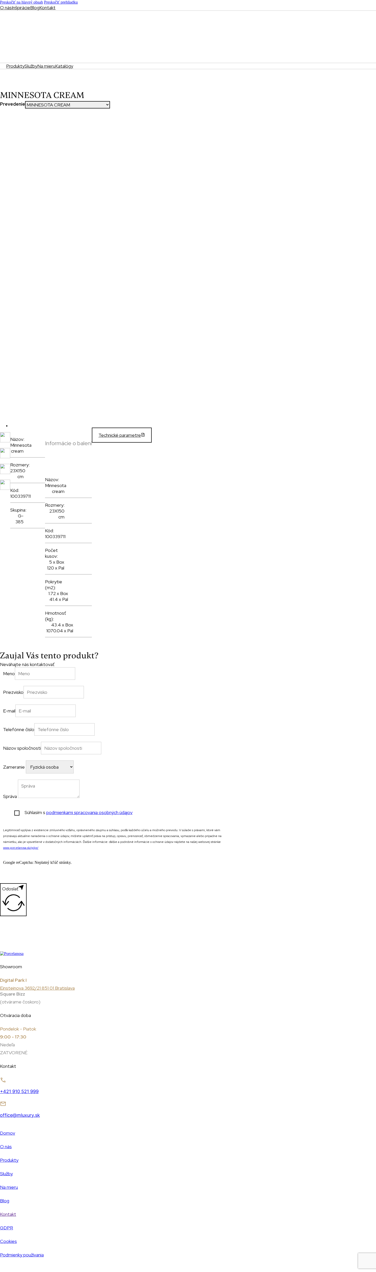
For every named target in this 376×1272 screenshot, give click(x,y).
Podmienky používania (22, 1255)
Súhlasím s (78, 812)
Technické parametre (119, 435)
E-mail (9, 711)
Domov (7, 1133)
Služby (31, 66)
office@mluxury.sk (20, 1115)
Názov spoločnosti (22, 748)
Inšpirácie (21, 7)
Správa (10, 796)
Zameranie (14, 767)
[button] (68, 446)
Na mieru (46, 66)
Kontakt (47, 7)
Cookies (8, 1241)
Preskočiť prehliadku (61, 2)
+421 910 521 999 (19, 1091)
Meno (9, 673)
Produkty (15, 66)
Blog (34, 7)
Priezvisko (13, 692)
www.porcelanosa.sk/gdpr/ (20, 848)
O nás (6, 7)
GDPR (6, 1228)
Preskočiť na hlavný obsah (21, 2)
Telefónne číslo (18, 729)
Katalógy (64, 66)
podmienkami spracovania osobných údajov (89, 812)
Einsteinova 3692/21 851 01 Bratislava (37, 988)
